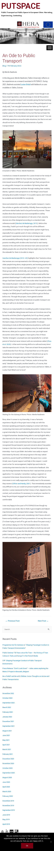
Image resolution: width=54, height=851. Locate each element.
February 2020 (8, 796)
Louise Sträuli (26, 84)
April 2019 (6, 824)
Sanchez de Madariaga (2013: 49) (15, 258)
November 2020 (8, 763)
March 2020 (7, 791)
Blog (4, 66)
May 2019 (6, 819)
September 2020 (9, 773)
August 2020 (7, 777)
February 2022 (8, 712)
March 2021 (7, 749)
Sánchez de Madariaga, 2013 (26, 223)
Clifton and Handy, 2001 (21, 483)
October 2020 (7, 768)
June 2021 (6, 735)
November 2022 (8, 693)
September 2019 (9, 810)
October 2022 (7, 698)
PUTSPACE (20, 6)
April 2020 (6, 787)
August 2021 (7, 731)
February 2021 (8, 754)
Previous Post (12, 621)
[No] (51, 842)
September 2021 (9, 726)
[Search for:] (27, 629)
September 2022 (9, 703)
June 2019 (6, 815)
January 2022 (7, 717)
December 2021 (8, 721)
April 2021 (6, 745)
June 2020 (6, 782)
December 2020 (8, 759)
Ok (27, 846)
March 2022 (7, 707)
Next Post (43, 621)
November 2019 (8, 805)
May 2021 (6, 740)
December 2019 (8, 801)
